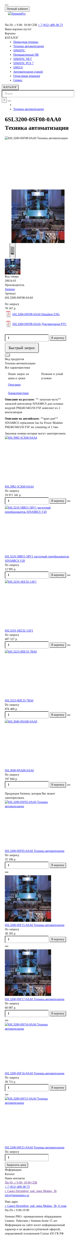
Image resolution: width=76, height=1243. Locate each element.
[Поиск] (9, 101)
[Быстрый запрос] (6, 872)
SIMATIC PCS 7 (23, 63)
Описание (14, 384)
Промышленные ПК (26, 54)
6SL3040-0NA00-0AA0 (19, 770)
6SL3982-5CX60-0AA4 (19, 486)
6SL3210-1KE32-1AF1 (19, 630)
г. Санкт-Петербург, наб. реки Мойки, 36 (31, 1191)
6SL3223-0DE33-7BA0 (19, 700)
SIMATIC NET (22, 59)
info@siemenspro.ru (17, 1195)
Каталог (10, 1174)
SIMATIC (19, 50)
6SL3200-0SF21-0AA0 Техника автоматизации (34, 1147)
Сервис (17, 80)
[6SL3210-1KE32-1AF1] (38, 604)
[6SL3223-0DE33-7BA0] (38, 674)
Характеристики (18, 393)
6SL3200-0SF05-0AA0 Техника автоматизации (34, 851)
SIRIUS (18, 67)
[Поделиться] (7, 355)
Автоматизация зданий (28, 71)
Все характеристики (17, 367)
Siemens (10, 289)
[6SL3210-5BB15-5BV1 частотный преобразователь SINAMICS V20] (38, 530)
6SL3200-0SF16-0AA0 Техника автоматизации (34, 1073)
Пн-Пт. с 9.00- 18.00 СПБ (21, 1182)
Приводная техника (25, 42)
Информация (13, 1169)
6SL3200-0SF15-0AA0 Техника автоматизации (34, 925)
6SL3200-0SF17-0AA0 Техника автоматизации (34, 999)
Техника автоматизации (28, 46)
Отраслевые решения (26, 76)
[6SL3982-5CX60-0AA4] (38, 460)
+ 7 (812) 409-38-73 (50, 25)
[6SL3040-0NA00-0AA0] (38, 744)
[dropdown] (6, 5)
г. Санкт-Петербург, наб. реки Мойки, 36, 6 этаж (35, 1206)
